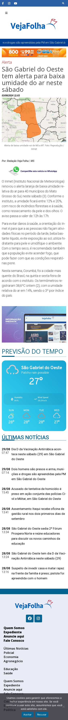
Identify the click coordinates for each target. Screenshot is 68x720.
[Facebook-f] (2, 3)
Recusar (42, 714)
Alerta (7, 62)
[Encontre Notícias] (63, 3)
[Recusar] (63, 706)
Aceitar (27, 714)
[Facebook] (30, 618)
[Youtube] (15, 3)
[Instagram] (9, 3)
